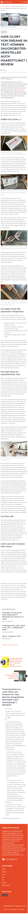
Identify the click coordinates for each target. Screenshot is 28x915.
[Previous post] (2, 662)
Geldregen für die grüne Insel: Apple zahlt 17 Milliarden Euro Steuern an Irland (13, 616)
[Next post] (26, 676)
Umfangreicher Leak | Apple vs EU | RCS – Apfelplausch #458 (13, 628)
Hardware (4, 31)
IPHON (4, 872)
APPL (3, 869)
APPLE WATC (5, 885)
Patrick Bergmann (6, 638)
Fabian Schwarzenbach (7, 632)
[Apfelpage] (6, 2)
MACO (3, 882)
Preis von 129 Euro (18, 566)
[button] (19, 2)
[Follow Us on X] (3, 895)
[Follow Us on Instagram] (6, 895)
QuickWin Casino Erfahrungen (10, 645)
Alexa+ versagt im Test (11, 636)
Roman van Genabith (7, 621)
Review (4, 70)
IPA (3, 874)
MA (3, 877)
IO (2, 880)
